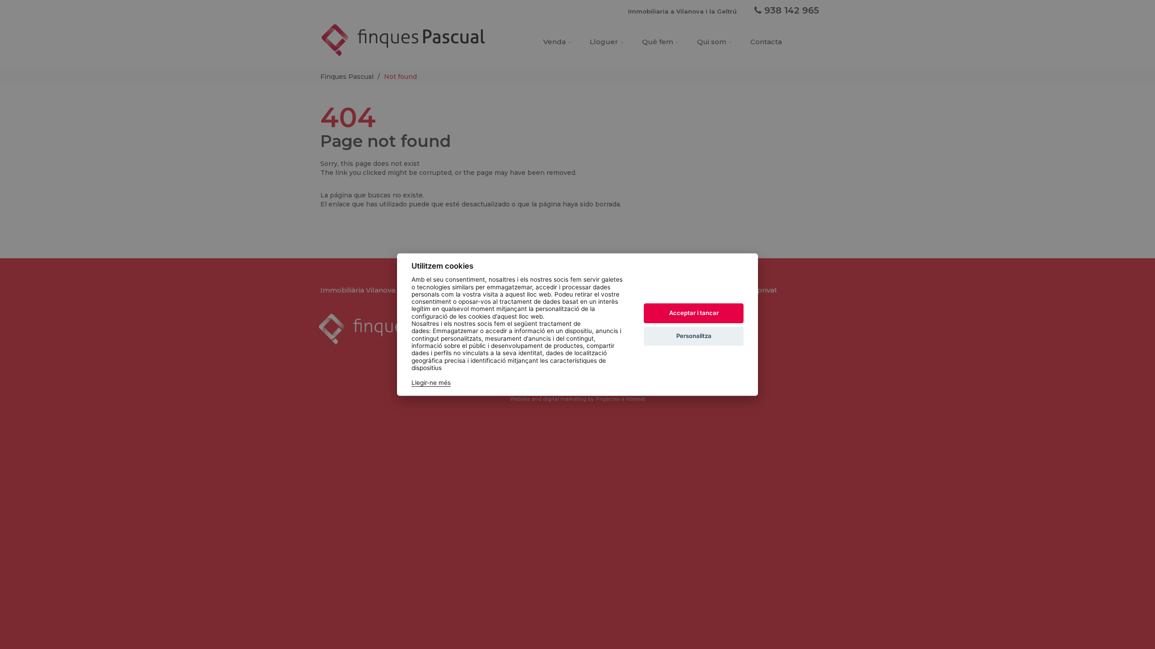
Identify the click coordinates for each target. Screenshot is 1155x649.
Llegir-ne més (431, 382)
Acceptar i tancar (694, 312)
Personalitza (693, 335)
